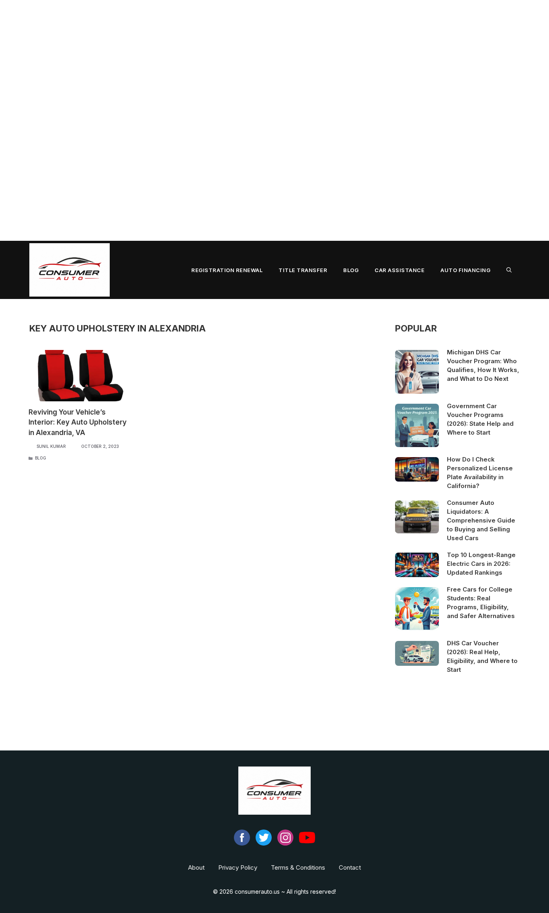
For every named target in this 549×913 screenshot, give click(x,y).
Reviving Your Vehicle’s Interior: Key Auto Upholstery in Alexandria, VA (78, 422)
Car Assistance (399, 270)
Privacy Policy (237, 867)
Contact (350, 867)
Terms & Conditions (298, 867)
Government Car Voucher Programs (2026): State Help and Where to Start (480, 419)
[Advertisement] (241, 120)
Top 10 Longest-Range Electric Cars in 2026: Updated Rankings (481, 563)
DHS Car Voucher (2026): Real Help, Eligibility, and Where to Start (482, 656)
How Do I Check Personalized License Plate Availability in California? (480, 472)
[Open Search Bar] (509, 270)
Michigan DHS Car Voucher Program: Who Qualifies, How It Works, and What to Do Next (483, 365)
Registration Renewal (226, 270)
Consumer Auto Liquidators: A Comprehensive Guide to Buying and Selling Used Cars (481, 520)
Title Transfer (303, 270)
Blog (350, 270)
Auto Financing (465, 270)
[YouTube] (307, 843)
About (196, 867)
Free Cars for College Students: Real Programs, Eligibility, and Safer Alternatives (481, 603)
